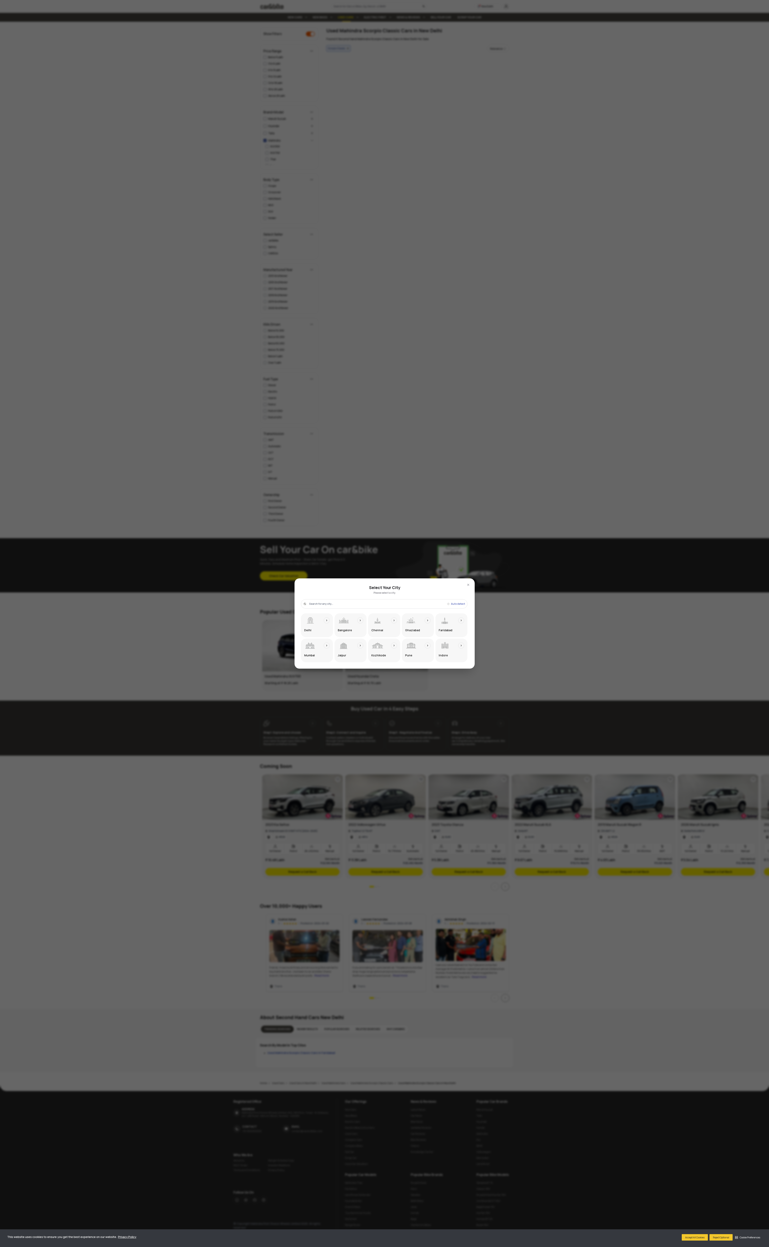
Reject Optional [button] (721, 1237)
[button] (747, 1237)
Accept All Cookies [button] (694, 1237)
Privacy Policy (127, 1237)
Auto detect (458, 604)
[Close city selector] (468, 585)
